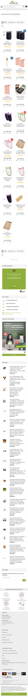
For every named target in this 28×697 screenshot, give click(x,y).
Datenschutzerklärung (8, 691)
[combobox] (21, 22)
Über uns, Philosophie (7, 634)
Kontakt (4, 637)
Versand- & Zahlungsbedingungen (10, 653)
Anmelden (14, 354)
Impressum (4, 632)
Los (24, 580)
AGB (3, 655)
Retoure (4, 658)
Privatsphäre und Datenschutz (9, 650)
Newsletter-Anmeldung (7, 642)
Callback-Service (6, 639)
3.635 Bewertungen (14, 287)
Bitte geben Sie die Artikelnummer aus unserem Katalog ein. (13, 574)
